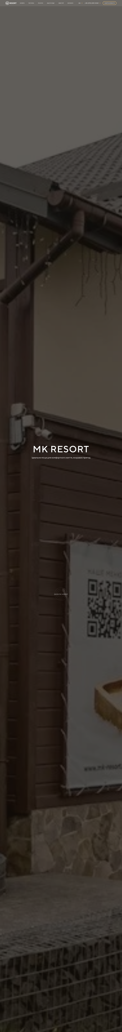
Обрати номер (61, 594)
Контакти (70, 3)
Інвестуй (61, 3)
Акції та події (50, 3)
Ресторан (31, 3)
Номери (22, 3)
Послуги (40, 3)
